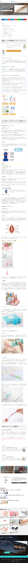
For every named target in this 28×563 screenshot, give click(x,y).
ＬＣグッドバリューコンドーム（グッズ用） (16, 327)
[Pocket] (15, 19)
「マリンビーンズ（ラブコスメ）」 (22, 402)
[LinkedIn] (22, 19)
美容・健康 (17, 559)
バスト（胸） (13, 559)
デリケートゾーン (9, 559)
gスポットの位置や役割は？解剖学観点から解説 (14, 525)
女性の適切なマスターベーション (7, 33)
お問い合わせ (7, 552)
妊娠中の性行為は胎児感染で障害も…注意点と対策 (23, 525)
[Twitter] (6, 19)
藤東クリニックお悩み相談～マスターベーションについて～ (9, 25)
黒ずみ (3, 559)
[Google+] (9, 19)
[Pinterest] (25, 19)
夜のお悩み (11, 10)
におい (5, 559)
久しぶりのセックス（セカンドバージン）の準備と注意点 (5, 533)
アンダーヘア (24, 559)
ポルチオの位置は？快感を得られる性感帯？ (5, 517)
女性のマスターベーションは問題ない (7, 36)
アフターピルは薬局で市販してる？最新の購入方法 (14, 517)
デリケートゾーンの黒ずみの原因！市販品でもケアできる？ (10, 447)
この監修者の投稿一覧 (19, 482)
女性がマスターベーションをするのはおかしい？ (9, 29)
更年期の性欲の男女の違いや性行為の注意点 (14, 533)
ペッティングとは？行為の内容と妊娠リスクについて (5, 525)
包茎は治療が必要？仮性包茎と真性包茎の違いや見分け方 (23, 517)
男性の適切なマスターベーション (7, 32)
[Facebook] (2, 19)
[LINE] (18, 19)
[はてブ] (12, 19)
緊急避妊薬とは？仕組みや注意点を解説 (13, 500)
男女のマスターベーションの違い (7, 28)
